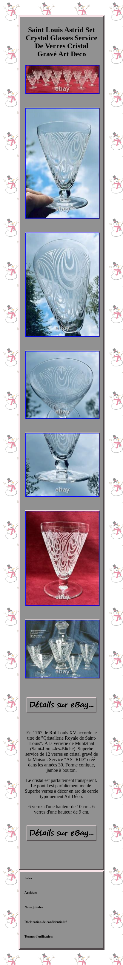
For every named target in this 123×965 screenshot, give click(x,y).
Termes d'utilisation (38, 936)
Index (28, 878)
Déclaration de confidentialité (45, 922)
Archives (30, 892)
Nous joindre (33, 907)
